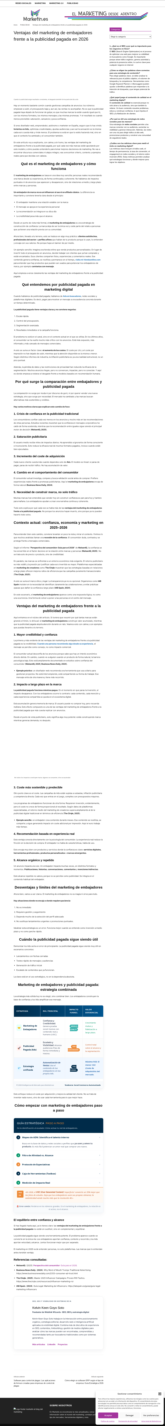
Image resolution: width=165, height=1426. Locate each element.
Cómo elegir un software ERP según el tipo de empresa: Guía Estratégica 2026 (84, 1381)
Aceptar (108, 1415)
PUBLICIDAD (72, 3)
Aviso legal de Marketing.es (151, 1421)
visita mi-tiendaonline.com (88, 260)
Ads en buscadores (72, 296)
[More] (40, 1364)
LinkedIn (51, 1344)
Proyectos (62, 1344)
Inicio (15, 25)
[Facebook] (16, 1364)
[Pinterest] (28, 1364)
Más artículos (38, 1344)
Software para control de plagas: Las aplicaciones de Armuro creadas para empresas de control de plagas (34, 1383)
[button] (160, 1394)
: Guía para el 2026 (55, 1265)
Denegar (130, 1415)
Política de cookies (107, 1421)
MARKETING (40, 3)
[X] (22, 1364)
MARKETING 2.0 (56, 3)
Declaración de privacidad (127, 1421)
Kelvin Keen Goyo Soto (48, 1307)
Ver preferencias (151, 1415)
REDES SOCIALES (23, 3)
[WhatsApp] (34, 1364)
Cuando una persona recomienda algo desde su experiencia (65, 644)
